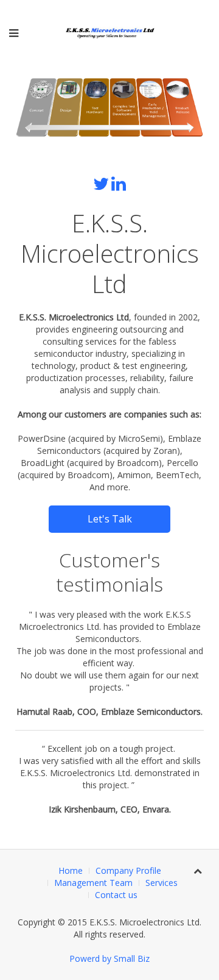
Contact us (116, 895)
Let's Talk (110, 518)
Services (161, 882)
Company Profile (128, 870)
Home (70, 870)
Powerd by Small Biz (109, 958)
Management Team (93, 882)
